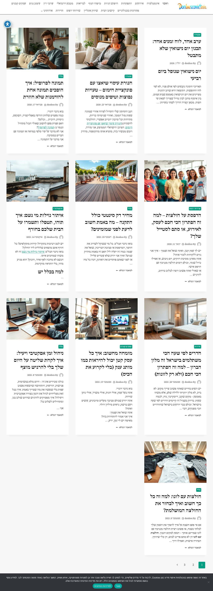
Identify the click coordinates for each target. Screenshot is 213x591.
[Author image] (199, 63)
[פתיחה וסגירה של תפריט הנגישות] (7, 24)
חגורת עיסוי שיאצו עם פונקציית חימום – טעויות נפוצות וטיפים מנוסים (108, 90)
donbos (189, 63)
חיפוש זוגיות (111, 3)
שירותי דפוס (73, 10)
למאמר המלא (193, 109)
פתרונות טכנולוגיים (128, 10)
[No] (209, 582)
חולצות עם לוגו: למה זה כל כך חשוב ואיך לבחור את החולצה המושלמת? (175, 503)
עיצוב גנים (34, 3)
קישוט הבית (107, 10)
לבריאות (80, 3)
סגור (118, 586)
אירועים (139, 3)
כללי (61, 76)
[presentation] (106, 48)
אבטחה (197, 35)
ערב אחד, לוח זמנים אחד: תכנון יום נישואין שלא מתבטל (177, 48)
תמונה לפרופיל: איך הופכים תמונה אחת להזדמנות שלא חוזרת (43, 90)
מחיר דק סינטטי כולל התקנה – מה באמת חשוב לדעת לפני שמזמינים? (108, 222)
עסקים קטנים (18, 3)
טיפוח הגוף (95, 3)
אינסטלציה (153, 3)
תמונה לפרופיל (46, 127)
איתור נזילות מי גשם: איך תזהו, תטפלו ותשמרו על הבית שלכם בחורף (39, 222)
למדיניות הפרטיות (102, 586)
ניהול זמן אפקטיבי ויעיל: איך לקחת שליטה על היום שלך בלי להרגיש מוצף (38, 360)
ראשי (165, 3)
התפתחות (126, 3)
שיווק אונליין (91, 10)
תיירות (59, 10)
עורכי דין (48, 3)
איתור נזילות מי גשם (33, 251)
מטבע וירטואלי (65, 3)
